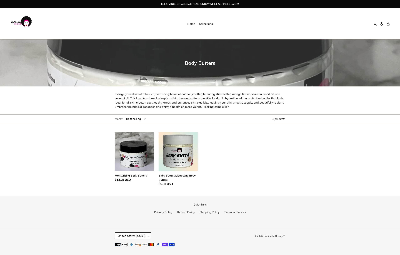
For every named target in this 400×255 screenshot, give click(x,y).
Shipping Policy (210, 212)
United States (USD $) (132, 236)
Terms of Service (235, 212)
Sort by (118, 119)
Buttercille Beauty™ (274, 235)
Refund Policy (186, 212)
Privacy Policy (163, 212)
